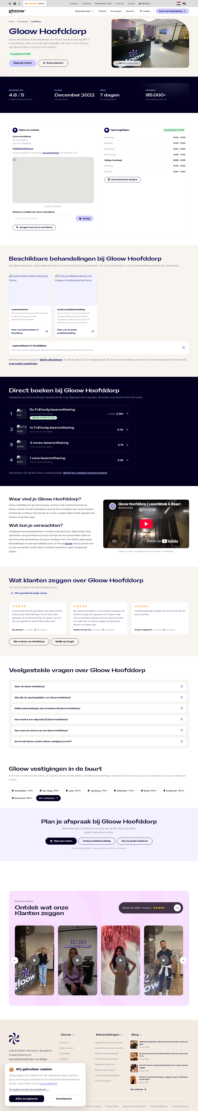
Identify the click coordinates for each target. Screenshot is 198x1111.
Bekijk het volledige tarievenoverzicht (85, 472)
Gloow (66, 1034)
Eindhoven (173, 790)
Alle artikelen (136, 1089)
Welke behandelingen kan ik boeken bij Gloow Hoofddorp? (99, 708)
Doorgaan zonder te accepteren (29, 1089)
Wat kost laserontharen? (107, 1053)
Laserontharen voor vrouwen (109, 1042)
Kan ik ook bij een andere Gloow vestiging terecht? (99, 741)
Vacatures (86, 3)
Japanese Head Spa (104, 1064)
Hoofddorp (36, 21)
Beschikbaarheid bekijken (123, 179)
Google (68, 543)
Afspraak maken (22, 63)
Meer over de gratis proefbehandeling (75, 331)
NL (184, 3)
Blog (135, 1034)
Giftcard (102, 11)
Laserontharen (19, 309)
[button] (14, 960)
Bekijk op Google (64, 641)
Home (11, 21)
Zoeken (145, 11)
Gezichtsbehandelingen (107, 1059)
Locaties (131, 3)
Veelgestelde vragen (103, 3)
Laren (73, 790)
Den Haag (49, 790)
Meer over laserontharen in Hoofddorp (29, 331)
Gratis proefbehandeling (71, 309)
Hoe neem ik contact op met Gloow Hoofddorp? (99, 730)
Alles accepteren (26, 1098)
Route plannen (53, 63)
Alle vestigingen (48, 798)
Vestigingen (22, 21)
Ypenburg (97, 790)
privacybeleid (48, 1083)
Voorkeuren (64, 1098)
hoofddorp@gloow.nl (23, 148)
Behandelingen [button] (84, 11)
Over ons (120, 3)
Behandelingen (107, 1034)
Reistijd (84, 218)
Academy (74, 3)
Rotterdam (124, 790)
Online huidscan (103, 1081)
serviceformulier (51, 153)
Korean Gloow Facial (105, 1070)
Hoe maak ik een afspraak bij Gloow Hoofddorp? (99, 719)
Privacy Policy (112, 1106)
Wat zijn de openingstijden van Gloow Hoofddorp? (99, 697)
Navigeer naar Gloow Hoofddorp (34, 227)
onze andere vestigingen (23, 363)
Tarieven (130, 11)
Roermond (22, 798)
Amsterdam (22, 790)
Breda (149, 790)
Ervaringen (116, 11)
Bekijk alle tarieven (51, 359)
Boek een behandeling (170, 11)
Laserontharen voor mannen (109, 1048)
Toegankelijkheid (158, 1106)
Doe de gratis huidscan (135, 841)
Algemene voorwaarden (134, 1106)
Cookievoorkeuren (180, 1106)
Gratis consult (66, 1048)
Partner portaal (93, 1106)
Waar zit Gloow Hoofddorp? (99, 686)
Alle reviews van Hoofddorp (29, 641)
